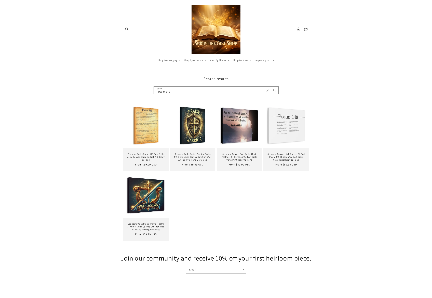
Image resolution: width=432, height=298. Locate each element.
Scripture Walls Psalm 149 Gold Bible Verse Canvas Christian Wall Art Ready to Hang (146, 157)
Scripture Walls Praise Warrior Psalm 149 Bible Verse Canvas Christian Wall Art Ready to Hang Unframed (192, 157)
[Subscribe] (242, 270)
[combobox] (216, 90)
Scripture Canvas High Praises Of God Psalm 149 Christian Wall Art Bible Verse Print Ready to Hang (286, 157)
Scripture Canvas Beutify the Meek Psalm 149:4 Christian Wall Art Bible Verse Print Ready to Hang (239, 157)
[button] (127, 29)
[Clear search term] (267, 90)
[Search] (274, 90)
